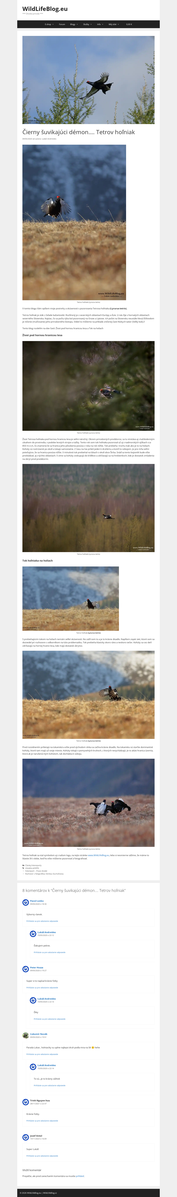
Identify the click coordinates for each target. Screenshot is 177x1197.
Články (28, 865)
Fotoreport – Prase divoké (36, 871)
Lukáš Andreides (47, 932)
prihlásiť (80, 1176)
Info (99, 24)
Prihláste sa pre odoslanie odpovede (42, 921)
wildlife (36, 868)
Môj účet (112, 24)
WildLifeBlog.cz (50, 1193)
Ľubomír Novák (38, 1033)
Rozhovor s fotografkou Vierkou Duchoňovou (44, 874)
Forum (62, 24)
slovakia (28, 868)
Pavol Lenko (37, 900)
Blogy (72, 24)
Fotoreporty (36, 865)
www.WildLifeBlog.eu (98, 855)
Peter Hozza (36, 967)
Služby (86, 24)
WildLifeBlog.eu (45, 9)
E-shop (48, 24)
